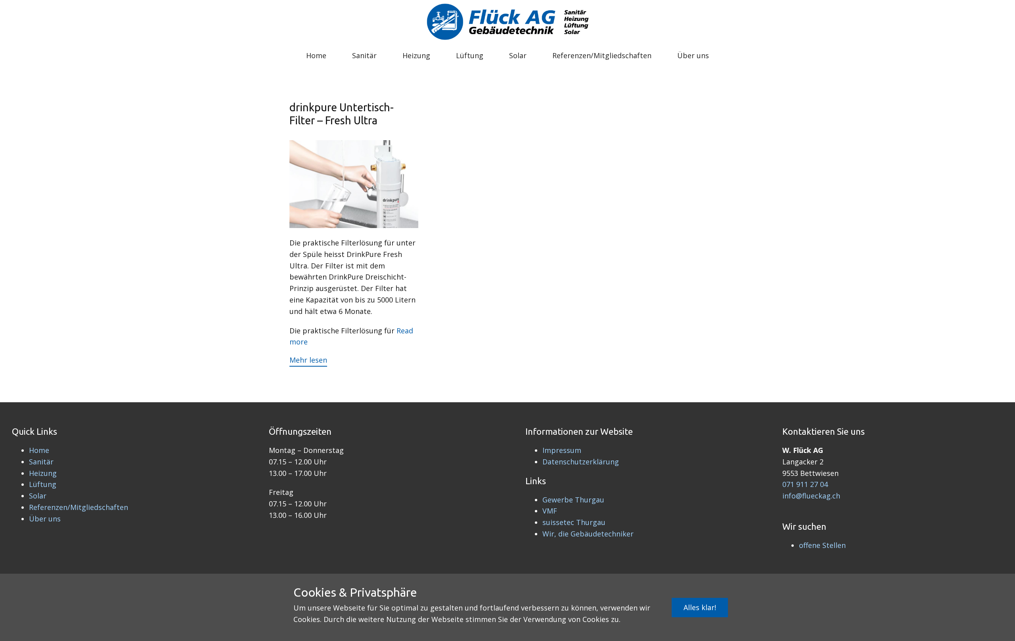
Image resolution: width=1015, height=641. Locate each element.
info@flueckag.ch (811, 495)
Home (316, 55)
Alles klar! (700, 607)
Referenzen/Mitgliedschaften (601, 55)
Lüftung (469, 55)
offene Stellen (822, 545)
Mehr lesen (308, 360)
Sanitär (364, 55)
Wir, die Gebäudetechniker (588, 533)
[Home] (507, 23)
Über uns (693, 55)
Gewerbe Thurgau (573, 499)
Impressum (561, 450)
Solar (518, 55)
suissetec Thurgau (573, 522)
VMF (549, 510)
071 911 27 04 (805, 484)
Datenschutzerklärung (580, 461)
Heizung (416, 55)
